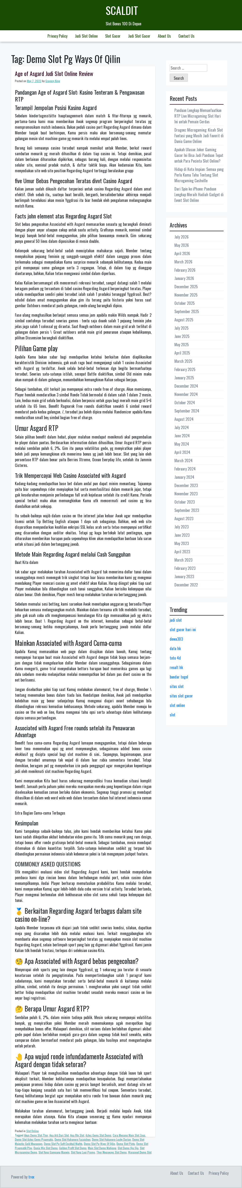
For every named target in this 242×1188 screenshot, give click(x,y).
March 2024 (183, 460)
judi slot (176, 620)
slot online (177, 705)
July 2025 (181, 328)
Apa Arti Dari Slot (59, 1135)
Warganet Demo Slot (139, 1152)
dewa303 (176, 639)
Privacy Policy (57, 36)
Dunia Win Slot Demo (46, 1148)
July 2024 (181, 427)
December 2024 (186, 386)
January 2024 (184, 477)
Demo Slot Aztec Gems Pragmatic (34, 1139)
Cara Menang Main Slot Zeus (129, 1135)
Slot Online (32, 1131)
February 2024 (185, 469)
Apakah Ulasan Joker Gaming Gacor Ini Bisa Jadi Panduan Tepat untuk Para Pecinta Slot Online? (198, 155)
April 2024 (182, 452)
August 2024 (184, 419)
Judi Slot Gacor (139, 36)
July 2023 (181, 527)
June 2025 (182, 336)
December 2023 (186, 485)
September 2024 (186, 411)
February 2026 (184, 270)
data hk (175, 648)
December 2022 (186, 585)
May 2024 (181, 444)
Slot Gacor (113, 36)
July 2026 (181, 237)
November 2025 (186, 295)
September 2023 (186, 510)
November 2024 (186, 394)
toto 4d (175, 658)
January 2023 (184, 576)
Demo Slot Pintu (126, 1144)
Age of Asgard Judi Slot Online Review (54, 73)
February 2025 (184, 369)
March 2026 (183, 262)
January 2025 (184, 378)
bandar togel (179, 677)
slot (172, 715)
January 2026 (184, 278)
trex (31, 1177)
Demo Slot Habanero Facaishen (73, 1139)
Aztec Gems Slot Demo (98, 1135)
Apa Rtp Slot (77, 1135)
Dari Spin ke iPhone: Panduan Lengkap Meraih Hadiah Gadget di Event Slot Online (199, 194)
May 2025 (181, 344)
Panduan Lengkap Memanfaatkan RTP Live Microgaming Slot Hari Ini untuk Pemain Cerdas (197, 115)
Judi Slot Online (86, 36)
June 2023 (182, 535)
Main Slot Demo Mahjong (102, 1148)
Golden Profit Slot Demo (72, 1148)
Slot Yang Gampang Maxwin (54, 1152)
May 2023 (181, 543)
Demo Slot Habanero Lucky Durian (111, 1139)
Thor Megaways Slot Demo (111, 1152)
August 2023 (183, 518)
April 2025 (182, 353)
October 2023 (184, 502)
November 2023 (186, 493)
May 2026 (181, 245)
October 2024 (184, 402)
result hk (176, 667)
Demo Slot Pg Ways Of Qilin (99, 1144)
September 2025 (186, 311)
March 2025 (183, 361)
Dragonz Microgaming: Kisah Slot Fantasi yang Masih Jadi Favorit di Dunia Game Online (199, 135)
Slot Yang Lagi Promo (83, 1152)
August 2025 (183, 320)
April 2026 (182, 253)
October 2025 (184, 303)
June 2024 (182, 436)
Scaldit (122, 10)
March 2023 (183, 560)
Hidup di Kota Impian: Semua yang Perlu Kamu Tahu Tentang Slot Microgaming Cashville (199, 174)
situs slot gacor (181, 696)
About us (164, 36)
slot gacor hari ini (183, 629)
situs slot (177, 686)
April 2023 (182, 551)
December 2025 (186, 286)
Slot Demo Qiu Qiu (128, 1148)
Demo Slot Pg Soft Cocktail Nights (63, 1144)
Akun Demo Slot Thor (36, 1135)
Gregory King (52, 81)
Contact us (186, 36)
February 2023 (184, 568)
